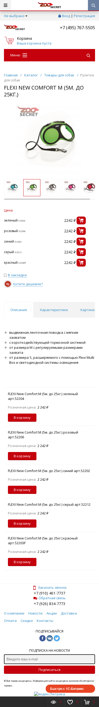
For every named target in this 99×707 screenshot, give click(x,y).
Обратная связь (52, 598)
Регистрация (84, 15)
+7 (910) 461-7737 (49, 593)
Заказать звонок (52, 587)
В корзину (22, 417)
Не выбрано (14, 15)
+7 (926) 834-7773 (49, 603)
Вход (66, 15)
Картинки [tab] (89, 309)
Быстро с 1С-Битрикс (67, 688)
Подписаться (49, 669)
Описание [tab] (18, 309)
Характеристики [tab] (54, 309)
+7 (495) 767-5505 (77, 28)
